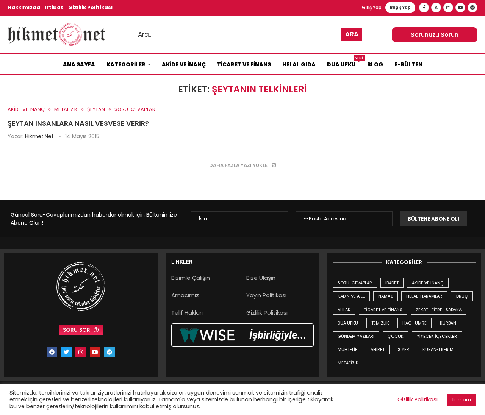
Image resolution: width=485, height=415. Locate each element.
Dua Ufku (344, 62)
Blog (375, 64)
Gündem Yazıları (356, 336)
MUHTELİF (347, 349)
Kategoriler (126, 64)
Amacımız (185, 295)
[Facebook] (424, 7)
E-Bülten (408, 64)
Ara (351, 34)
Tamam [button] (461, 399)
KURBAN (448, 323)
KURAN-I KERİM (438, 349)
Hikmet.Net (39, 136)
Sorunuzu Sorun (434, 34)
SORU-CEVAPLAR (355, 283)
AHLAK (344, 310)
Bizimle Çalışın (190, 278)
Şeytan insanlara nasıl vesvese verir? (78, 123)
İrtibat (54, 7)
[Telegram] (472, 7)
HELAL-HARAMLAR (424, 296)
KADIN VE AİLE (351, 296)
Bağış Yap (400, 7)
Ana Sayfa (79, 64)
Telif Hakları (187, 312)
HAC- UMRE (414, 323)
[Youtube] (460, 7)
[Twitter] (436, 7)
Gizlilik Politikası (90, 7)
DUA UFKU (348, 323)
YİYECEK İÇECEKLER (437, 336)
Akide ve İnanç (184, 64)
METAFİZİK (348, 363)
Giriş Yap (372, 7)
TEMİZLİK (380, 323)
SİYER (403, 349)
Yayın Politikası (266, 295)
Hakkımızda (24, 7)
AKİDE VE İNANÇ (428, 283)
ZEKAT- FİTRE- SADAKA (439, 310)
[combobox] (248, 34)
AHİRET (378, 349)
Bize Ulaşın (260, 278)
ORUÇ (461, 296)
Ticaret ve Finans (244, 64)
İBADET (392, 283)
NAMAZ (385, 296)
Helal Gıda (299, 64)
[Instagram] (448, 7)
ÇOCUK (396, 336)
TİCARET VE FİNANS (383, 310)
